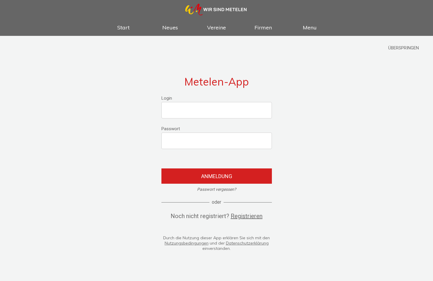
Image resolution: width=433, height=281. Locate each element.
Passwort (170, 128)
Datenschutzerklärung (247, 243)
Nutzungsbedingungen (187, 243)
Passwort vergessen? (216, 189)
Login (166, 98)
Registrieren (246, 216)
